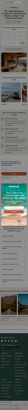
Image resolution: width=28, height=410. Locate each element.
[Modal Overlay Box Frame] (14, 205)
